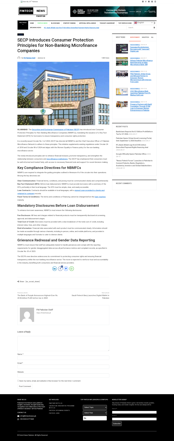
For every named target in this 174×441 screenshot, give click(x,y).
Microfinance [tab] (135, 37)
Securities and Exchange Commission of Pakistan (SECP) (55, 129)
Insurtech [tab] (145, 37)
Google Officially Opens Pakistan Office (131, 154)
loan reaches (100, 196)
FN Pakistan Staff (29, 58)
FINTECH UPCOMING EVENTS (59, 410)
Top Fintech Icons (125, 23)
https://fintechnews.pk (43, 313)
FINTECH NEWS (42, 23)
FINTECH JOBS (54, 413)
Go (85, 418)
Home (32, 23)
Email (19, 363)
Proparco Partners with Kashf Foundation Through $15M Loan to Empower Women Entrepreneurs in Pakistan (141, 107)
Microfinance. (135, 45)
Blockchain (55, 23)
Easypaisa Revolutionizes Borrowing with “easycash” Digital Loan (140, 49)
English (140, 23)
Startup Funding (69, 23)
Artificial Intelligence (87, 23)
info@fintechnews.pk (28, 416)
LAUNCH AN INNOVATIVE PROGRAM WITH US (61, 407)
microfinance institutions (57, 159)
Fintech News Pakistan (26, 435)
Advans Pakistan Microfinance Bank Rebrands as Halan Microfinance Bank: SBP (141, 62)
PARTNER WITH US (55, 403)
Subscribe (117, 423)
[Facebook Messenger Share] (66, 268)
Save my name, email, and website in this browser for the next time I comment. (50, 381)
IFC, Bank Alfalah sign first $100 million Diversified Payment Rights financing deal (71, 28)
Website (20, 372)
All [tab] (152, 37)
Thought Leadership (107, 23)
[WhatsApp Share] (71, 268)
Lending (20, 34)
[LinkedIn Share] (54, 268)
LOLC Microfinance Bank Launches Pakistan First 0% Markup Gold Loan (140, 93)
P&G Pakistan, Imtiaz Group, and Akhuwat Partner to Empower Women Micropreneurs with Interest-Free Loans (141, 78)
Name (19, 354)
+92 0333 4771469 (27, 419)
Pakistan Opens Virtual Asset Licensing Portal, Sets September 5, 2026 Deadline (134, 139)
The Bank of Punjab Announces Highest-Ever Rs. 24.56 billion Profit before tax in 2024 (37, 296)
